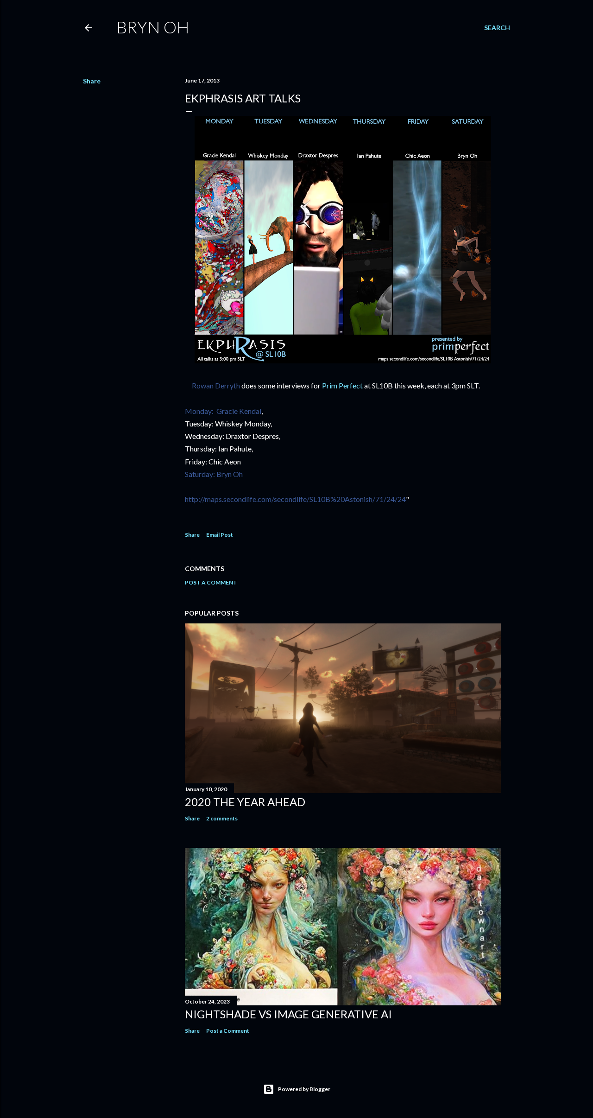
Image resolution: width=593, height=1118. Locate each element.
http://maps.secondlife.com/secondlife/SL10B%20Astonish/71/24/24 (295, 499)
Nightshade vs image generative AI (288, 1014)
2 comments (222, 818)
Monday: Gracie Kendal (223, 411)
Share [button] (92, 81)
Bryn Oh (152, 27)
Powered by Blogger (304, 1089)
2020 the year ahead (245, 801)
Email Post (219, 534)
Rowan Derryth (212, 385)
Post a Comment (211, 582)
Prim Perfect (342, 385)
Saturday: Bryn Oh (214, 474)
